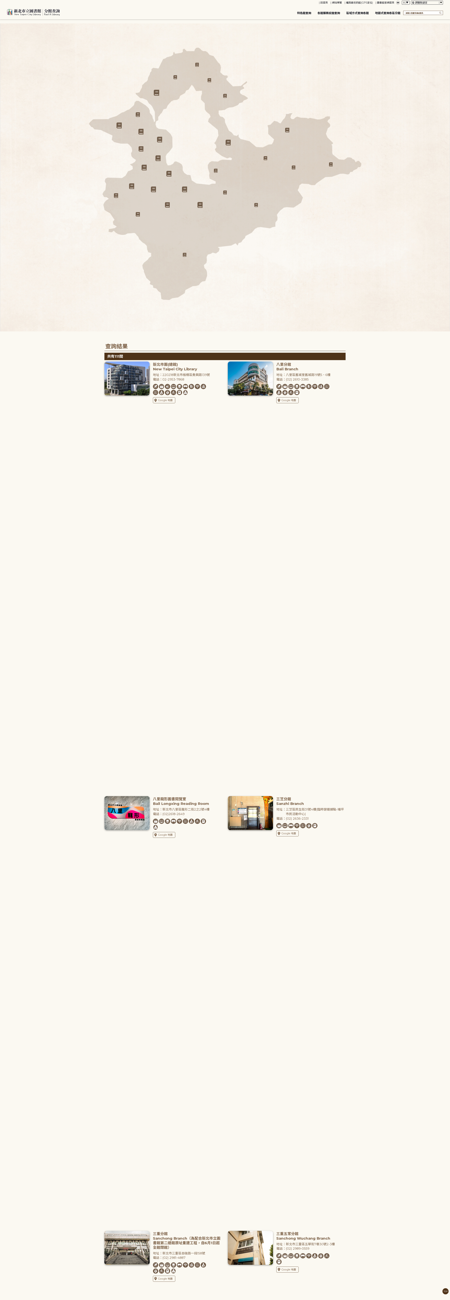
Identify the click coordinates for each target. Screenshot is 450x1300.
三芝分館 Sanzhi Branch (290, 801)
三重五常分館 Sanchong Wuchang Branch (303, 1236)
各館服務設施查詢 (328, 13)
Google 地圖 (165, 400)
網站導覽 (337, 2)
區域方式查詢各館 (357, 13)
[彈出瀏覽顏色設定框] (398, 2)
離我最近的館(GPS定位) (359, 2)
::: (1, 2)
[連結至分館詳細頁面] (169, 174)
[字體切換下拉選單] (406, 2)
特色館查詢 (304, 13)
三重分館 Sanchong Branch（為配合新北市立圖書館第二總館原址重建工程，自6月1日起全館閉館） (186, 1241)
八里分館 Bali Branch (287, 366)
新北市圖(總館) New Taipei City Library (175, 366)
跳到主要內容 (8, 2)
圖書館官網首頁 (385, 2)
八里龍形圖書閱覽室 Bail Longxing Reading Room (181, 801)
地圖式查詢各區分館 (387, 13)
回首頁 (324, 2)
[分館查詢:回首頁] (33, 12)
